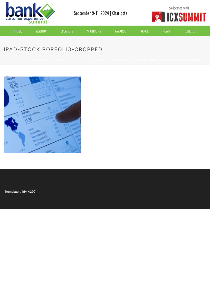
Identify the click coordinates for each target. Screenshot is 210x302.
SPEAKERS (67, 31)
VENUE (144, 31)
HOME (18, 31)
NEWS (166, 31)
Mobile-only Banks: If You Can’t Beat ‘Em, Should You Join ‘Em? (95, 60)
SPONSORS (94, 31)
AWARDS (120, 31)
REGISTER (190, 31)
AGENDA (41, 31)
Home (35, 60)
